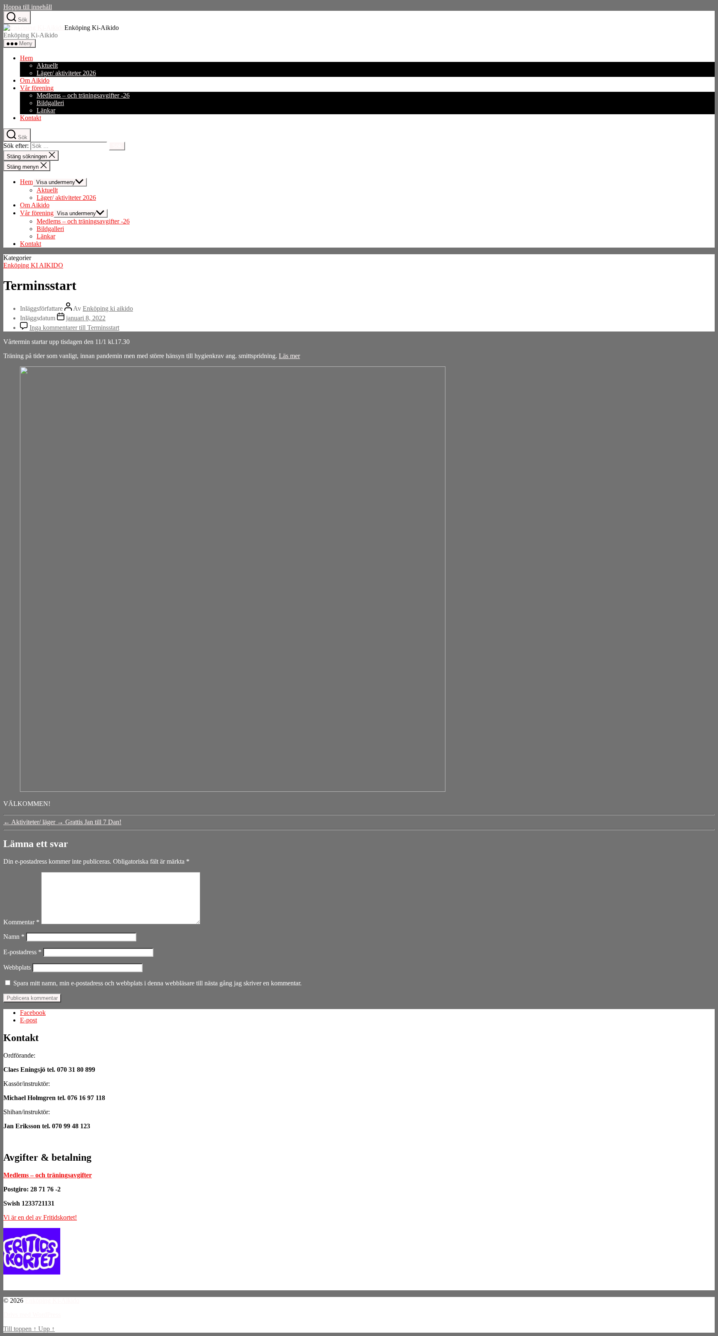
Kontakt (30, 117)
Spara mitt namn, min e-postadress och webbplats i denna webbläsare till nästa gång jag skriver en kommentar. (157, 983)
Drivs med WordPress (32, 1314)
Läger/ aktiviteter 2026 (66, 72)
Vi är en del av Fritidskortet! (40, 1217)
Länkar (46, 110)
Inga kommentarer (74, 327)
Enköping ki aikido (108, 308)
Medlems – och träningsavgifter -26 (83, 95)
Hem (26, 57)
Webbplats (17, 967)
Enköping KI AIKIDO (33, 265)
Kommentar (21, 922)
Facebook (33, 1012)
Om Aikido (34, 80)
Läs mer (289, 355)
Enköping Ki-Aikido (52, 1300)
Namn (14, 936)
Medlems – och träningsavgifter (47, 1175)
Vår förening (37, 87)
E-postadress (22, 951)
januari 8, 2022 (86, 318)
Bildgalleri (50, 102)
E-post (28, 1020)
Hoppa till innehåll (27, 6)
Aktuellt (47, 65)
